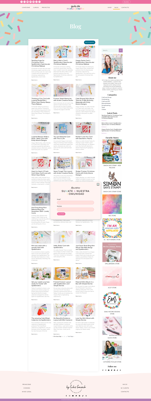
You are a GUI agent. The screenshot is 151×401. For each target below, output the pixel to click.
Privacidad (26, 384)
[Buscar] (121, 50)
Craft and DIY (106, 101)
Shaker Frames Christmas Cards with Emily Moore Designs (85, 173)
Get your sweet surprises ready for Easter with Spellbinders (40, 283)
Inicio (125, 384)
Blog (116, 7)
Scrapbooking (106, 105)
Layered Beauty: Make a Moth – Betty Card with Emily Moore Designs (40, 138)
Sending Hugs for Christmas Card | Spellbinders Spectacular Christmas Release (112, 117)
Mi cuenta (125, 388)
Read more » (34, 80)
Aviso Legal (26, 391)
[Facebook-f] (21, 2)
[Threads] (39, 2)
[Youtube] (27, 2)
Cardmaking (105, 99)
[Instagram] (24, 2)
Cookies (27, 388)
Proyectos (46, 7)
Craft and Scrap (106, 97)
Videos (104, 109)
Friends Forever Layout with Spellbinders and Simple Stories (62, 283)
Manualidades (106, 103)
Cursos (36, 7)
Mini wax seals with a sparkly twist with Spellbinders (39, 247)
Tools (103, 107)
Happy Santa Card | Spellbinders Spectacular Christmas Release (85, 62)
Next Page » (71, 336)
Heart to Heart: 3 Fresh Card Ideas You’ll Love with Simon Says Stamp (41, 173)
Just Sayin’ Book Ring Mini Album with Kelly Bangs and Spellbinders (85, 247)
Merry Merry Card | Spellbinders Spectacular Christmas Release (63, 62)
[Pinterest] (33, 2)
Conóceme (26, 7)
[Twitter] (30, 2)
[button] (98, 184)
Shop (110, 7)
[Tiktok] (36, 2)
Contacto (125, 7)
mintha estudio (85, 399)
